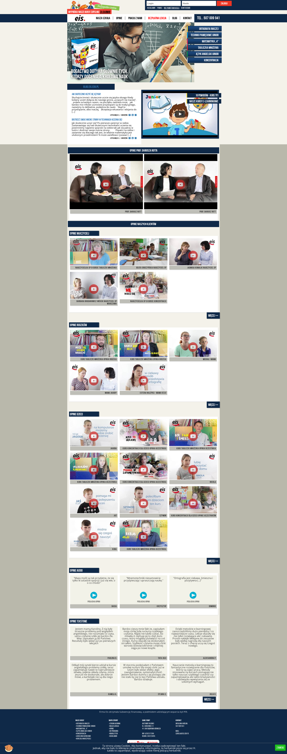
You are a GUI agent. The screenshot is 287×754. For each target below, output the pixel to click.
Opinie (119, 18)
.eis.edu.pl (93, 86)
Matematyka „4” (210, 41)
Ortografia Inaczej (209, 28)
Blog (174, 18)
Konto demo (185, 8)
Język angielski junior (207, 54)
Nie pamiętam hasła (171, 8)
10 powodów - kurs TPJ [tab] (207, 95)
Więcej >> (213, 315)
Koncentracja (211, 60)
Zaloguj (224, 3)
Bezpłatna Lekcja (157, 18)
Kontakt (187, 18)
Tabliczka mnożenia (208, 47)
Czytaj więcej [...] (115, 115)
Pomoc (159, 8)
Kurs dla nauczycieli (83, 738)
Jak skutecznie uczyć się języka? (86, 94)
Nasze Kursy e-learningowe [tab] (203, 101)
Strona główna (115, 723)
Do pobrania (114, 731)
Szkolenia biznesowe (83, 736)
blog (85, 86)
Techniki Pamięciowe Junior (205, 35)
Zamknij (280, 747)
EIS (79, 18)
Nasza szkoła (103, 18)
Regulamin (151, 8)
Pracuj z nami (135, 18)
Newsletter (114, 733)
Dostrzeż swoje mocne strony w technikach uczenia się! (97, 119)
